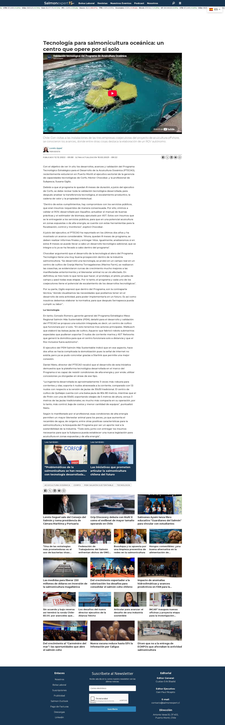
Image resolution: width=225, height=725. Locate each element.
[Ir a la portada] (59, 3)
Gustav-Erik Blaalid (166, 681)
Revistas (103, 3)
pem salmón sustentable (98, 485)
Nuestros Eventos (120, 3)
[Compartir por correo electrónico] (175, 157)
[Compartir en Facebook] (163, 157)
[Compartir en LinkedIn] (171, 157)
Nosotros (152, 3)
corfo (77, 485)
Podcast (139, 3)
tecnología (123, 485)
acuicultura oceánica (57, 485)
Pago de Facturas (59, 707)
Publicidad (59, 696)
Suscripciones (59, 690)
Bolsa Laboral (87, 3)
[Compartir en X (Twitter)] (167, 157)
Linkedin (59, 717)
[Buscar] (173, 3)
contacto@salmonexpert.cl (165, 703)
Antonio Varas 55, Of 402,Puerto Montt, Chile (165, 716)
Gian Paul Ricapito (165, 692)
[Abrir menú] (180, 3)
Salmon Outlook (59, 701)
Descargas (59, 712)
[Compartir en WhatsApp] (180, 157)
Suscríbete (113, 709)
